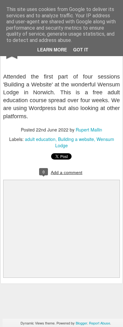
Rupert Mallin (89, 129)
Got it (80, 49)
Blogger (81, 322)
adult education (40, 139)
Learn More (52, 49)
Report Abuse (99, 322)
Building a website (76, 139)
